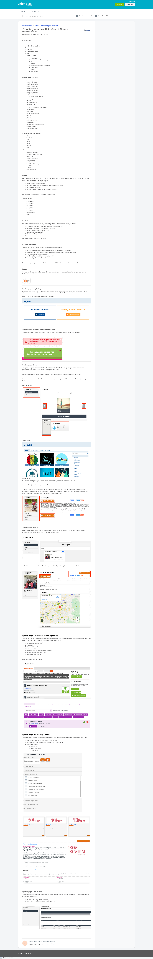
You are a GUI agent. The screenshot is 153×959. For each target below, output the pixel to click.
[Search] (23, 16)
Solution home (27, 26)
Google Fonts (35, 180)
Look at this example (55, 491)
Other (37, 26)
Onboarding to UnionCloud (49, 26)
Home (23, 11)
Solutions (35, 11)
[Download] (72, 469)
